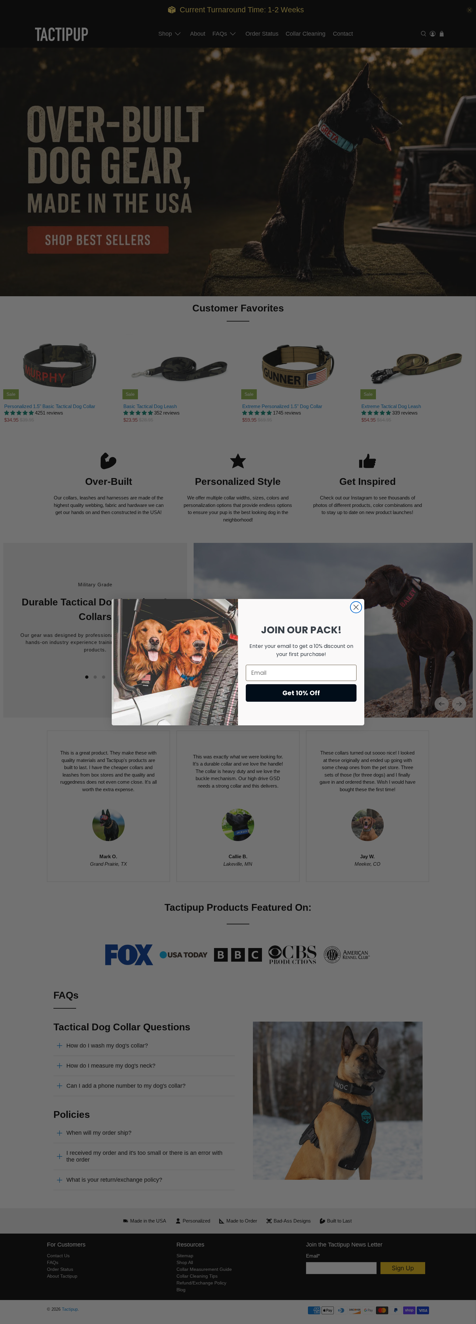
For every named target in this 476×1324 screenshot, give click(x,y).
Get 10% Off (301, 692)
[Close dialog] (356, 607)
